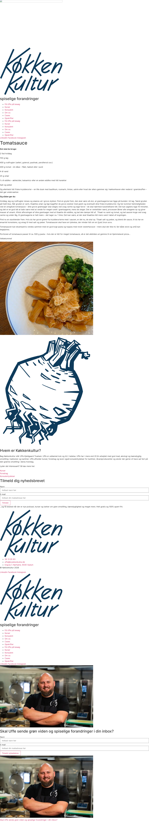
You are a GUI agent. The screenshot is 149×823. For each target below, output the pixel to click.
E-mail (3, 494)
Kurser (7, 107)
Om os (7, 112)
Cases (7, 115)
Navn (2, 487)
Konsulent (9, 110)
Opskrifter (9, 118)
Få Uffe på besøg (12, 104)
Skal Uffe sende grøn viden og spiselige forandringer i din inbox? (28, 820)
